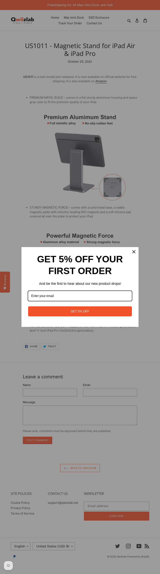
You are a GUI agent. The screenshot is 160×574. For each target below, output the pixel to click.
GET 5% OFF (80, 311)
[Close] (134, 251)
